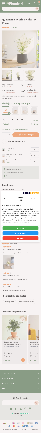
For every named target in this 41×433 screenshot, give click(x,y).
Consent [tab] (7, 199)
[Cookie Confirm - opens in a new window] (31, 193)
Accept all (20, 228)
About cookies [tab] (20, 199)
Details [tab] (33, 199)
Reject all (20, 238)
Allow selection (20, 233)
